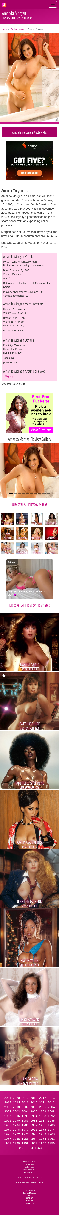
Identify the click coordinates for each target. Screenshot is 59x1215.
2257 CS (29, 1198)
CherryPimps (30, 1164)
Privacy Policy (29, 1190)
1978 (16, 1129)
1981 (42, 1125)
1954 (29, 1148)
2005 (42, 1107)
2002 (16, 1111)
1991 (7, 1120)
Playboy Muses (17, 29)
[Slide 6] (31, 493)
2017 (42, 1098)
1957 (42, 1143)
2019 (25, 1098)
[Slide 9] (43, 493)
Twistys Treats (29, 1172)
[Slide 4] (23, 493)
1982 (33, 1125)
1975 (42, 1129)
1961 (7, 1143)
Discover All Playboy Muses (29, 504)
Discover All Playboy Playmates (29, 605)
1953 (38, 1148)
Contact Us (29, 1203)
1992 (51, 1116)
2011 (42, 1102)
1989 (25, 1120)
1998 (51, 1111)
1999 (42, 1111)
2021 (7, 1098)
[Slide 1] (10, 493)
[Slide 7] (35, 493)
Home (4, 29)
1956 (51, 1143)
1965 (25, 1138)
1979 (7, 1129)
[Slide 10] (48, 493)
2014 (16, 1102)
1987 (42, 1120)
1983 (25, 1125)
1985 (7, 1125)
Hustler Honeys (30, 1167)
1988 (33, 1120)
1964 (33, 1138)
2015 (7, 1102)
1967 (7, 1138)
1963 (42, 1138)
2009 (7, 1107)
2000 (33, 1111)
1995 (25, 1116)
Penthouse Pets (29, 1170)
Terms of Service (29, 1193)
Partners (29, 1201)
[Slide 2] (15, 493)
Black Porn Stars (29, 1161)
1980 (51, 1125)
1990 (16, 1120)
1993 (42, 1116)
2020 (16, 1098)
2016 (51, 1098)
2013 (25, 1102)
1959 (25, 1143)
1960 (16, 1143)
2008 (16, 1107)
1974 (51, 1129)
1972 (16, 1134)
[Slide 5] (27, 493)
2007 (25, 1107)
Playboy (9, 376)
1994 (33, 1116)
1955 (20, 1148)
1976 (33, 1129)
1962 (51, 1138)
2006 (33, 1107)
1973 (7, 1134)
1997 (7, 1116)
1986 (51, 1120)
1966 (16, 1138)
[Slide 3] (19, 493)
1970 (33, 1134)
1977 (25, 1129)
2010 (51, 1102)
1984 (16, 1125)
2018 (33, 1098)
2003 (7, 1111)
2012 (34, 1102)
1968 (51, 1134)
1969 (42, 1134)
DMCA (29, 1196)
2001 (25, 1111)
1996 (16, 1116)
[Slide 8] (39, 493)
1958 (33, 1143)
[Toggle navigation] (52, 4)
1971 (25, 1134)
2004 (51, 1107)
